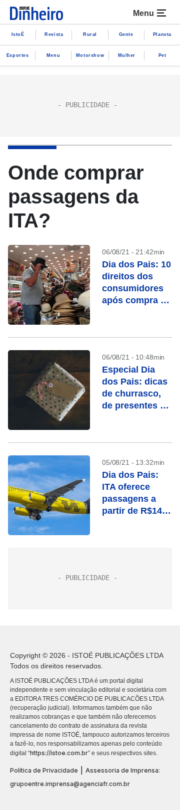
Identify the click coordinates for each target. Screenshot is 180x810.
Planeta (162, 34)
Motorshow (90, 55)
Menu (53, 55)
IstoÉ (18, 34)
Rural (90, 34)
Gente (126, 34)
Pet (162, 55)
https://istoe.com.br (59, 753)
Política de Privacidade (44, 770)
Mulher (127, 55)
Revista (53, 34)
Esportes (17, 55)
